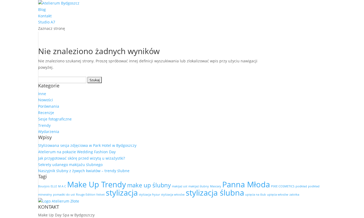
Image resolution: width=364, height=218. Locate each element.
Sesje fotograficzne (55, 119)
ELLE (54, 186)
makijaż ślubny (198, 186)
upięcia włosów (277, 194)
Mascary (215, 186)
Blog (42, 9)
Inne (42, 93)
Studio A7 (46, 22)
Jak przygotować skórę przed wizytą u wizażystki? (81, 158)
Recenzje (46, 112)
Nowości (45, 99)
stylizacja (122, 192)
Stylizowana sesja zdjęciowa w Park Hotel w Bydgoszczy (87, 145)
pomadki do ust (64, 194)
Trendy (44, 125)
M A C (62, 186)
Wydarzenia (48, 131)
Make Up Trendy (96, 184)
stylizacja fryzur (149, 194)
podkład (301, 186)
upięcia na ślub (255, 194)
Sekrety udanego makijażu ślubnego (70, 164)
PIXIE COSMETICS (282, 186)
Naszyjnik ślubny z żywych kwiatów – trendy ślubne (84, 170)
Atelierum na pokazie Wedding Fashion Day (77, 151)
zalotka (294, 194)
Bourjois (44, 186)
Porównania (48, 106)
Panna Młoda (246, 184)
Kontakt (45, 15)
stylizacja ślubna (215, 192)
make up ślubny (149, 185)
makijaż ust (179, 186)
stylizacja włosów (173, 194)
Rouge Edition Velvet (90, 194)
